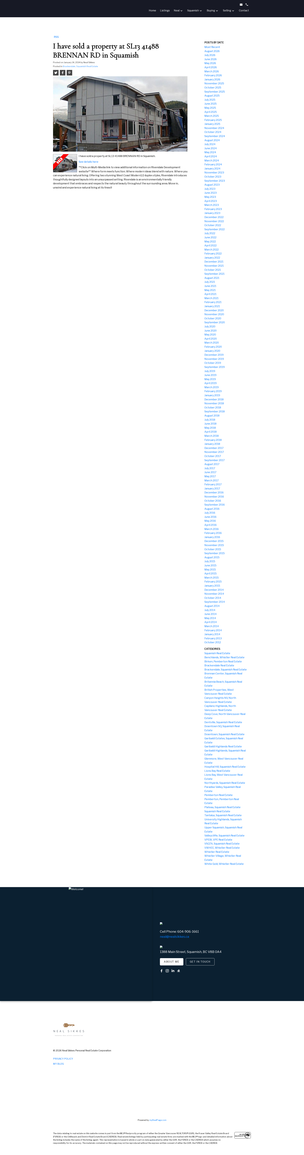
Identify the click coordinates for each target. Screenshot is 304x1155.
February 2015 (213, 581)
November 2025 (214, 83)
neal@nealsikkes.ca (174, 937)
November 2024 (214, 128)
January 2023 (212, 213)
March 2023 (211, 205)
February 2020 (213, 346)
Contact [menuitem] (244, 10)
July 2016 (209, 512)
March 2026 (211, 71)
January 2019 (212, 395)
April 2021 (210, 294)
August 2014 (212, 605)
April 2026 (210, 67)
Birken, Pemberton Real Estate (223, 661)
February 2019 (213, 391)
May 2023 (210, 196)
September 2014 (214, 601)
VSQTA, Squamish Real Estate (222, 843)
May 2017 (210, 476)
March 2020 (211, 342)
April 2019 (210, 383)
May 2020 (210, 334)
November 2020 (214, 314)
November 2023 (214, 172)
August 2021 (211, 277)
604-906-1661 (188, 931)
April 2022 (210, 245)
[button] (171, 961)
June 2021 (210, 286)
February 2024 (213, 164)
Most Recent (212, 47)
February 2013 (213, 638)
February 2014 (213, 630)
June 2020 (210, 330)
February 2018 (213, 439)
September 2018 (214, 411)
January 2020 (212, 350)
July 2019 (209, 371)
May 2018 (210, 427)
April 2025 (210, 111)
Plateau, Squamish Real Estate (222, 807)
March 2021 (211, 298)
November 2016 (214, 496)
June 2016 (210, 516)
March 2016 (211, 529)
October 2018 (212, 407)
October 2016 (212, 500)
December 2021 (213, 261)
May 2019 (210, 379)
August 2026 (212, 51)
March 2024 (211, 160)
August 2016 (211, 508)
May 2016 (210, 520)
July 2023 (209, 188)
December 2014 (214, 589)
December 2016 (214, 492)
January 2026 (212, 79)
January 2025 (212, 123)
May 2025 (210, 107)
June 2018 (210, 423)
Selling (227, 10)
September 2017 (214, 460)
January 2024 (212, 168)
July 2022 (209, 233)
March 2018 (211, 435)
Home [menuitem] (152, 10)
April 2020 (210, 338)
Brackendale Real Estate (219, 665)
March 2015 (211, 577)
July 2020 (209, 326)
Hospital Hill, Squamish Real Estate (225, 766)
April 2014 (210, 622)
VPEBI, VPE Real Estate (218, 839)
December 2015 (214, 541)
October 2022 (212, 225)
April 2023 (210, 201)
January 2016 (212, 537)
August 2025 (212, 95)
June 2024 (210, 148)
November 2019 (214, 358)
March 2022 (211, 249)
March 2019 (211, 387)
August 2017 (211, 464)
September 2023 (214, 180)
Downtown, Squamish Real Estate (224, 734)
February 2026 (213, 75)
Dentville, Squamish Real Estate (223, 722)
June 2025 (210, 103)
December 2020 (214, 310)
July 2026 (209, 55)
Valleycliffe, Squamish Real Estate (224, 835)
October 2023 (212, 176)
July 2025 (209, 99)
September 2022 (214, 229)
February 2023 (213, 209)
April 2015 (210, 573)
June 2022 (210, 237)
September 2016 (214, 504)
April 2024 (210, 156)
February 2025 (213, 120)
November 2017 (214, 452)
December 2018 (214, 399)
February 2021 (213, 302)
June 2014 (210, 614)
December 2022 (214, 217)
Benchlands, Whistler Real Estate (224, 657)
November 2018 (214, 403)
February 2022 (213, 253)
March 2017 (211, 480)
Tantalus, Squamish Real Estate (223, 815)
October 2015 (212, 549)
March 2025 (211, 115)
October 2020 (212, 318)
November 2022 (214, 221)
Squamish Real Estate (217, 653)
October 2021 (212, 269)
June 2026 (210, 59)
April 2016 (210, 524)
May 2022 (210, 241)
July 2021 (209, 281)
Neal (177, 10)
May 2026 (210, 63)
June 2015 (210, 565)
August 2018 (211, 415)
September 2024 (214, 136)
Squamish (193, 10)
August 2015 (211, 557)
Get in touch (200, 961)
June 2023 (210, 192)
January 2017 (212, 488)
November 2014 (214, 593)
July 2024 (209, 144)
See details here (88, 161)
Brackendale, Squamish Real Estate (80, 66)
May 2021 (210, 290)
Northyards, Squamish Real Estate (224, 782)
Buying (211, 10)
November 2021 (214, 265)
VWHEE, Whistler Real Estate (222, 847)
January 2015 (212, 585)
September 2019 (214, 367)
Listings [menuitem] (165, 10)
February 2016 (213, 533)
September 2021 (214, 273)
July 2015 (209, 561)
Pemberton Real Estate (218, 795)
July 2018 (209, 419)
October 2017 (212, 456)
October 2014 (212, 597)
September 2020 (214, 322)
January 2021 (212, 306)
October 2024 (212, 132)
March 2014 (211, 626)
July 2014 (209, 610)
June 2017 (210, 472)
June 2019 (210, 375)
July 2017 (209, 468)
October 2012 (212, 642)
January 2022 (212, 257)
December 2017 (214, 448)
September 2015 (214, 553)
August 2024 (212, 140)
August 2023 (212, 184)
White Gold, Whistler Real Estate (224, 863)
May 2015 (210, 569)
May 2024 (210, 152)
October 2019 (212, 362)
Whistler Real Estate (216, 851)
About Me (171, 961)
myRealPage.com (157, 1120)
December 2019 (214, 354)
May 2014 (210, 618)
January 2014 (212, 634)
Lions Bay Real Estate (217, 770)
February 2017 (213, 484)
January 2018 (212, 443)
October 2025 (212, 87)
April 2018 (210, 431)
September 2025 (214, 91)
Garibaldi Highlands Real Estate (223, 746)
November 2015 (214, 545)
